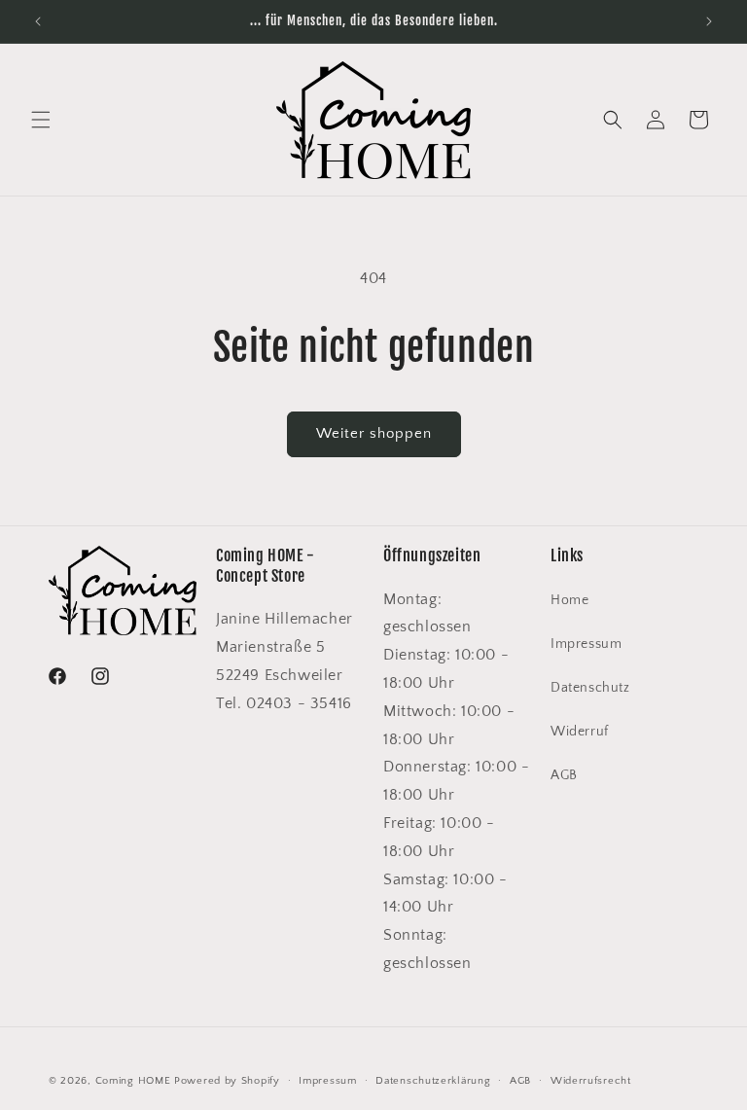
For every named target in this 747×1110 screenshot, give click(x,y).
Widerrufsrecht (591, 1081)
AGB (564, 775)
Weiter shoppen (374, 433)
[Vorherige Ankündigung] (38, 21)
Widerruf (580, 731)
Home (569, 600)
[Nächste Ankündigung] (709, 21)
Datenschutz (590, 688)
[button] (40, 119)
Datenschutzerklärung (432, 1081)
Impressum (586, 644)
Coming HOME (133, 1081)
